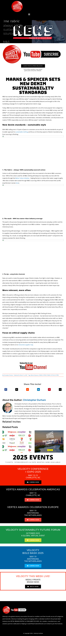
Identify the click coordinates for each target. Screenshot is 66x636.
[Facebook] (6, 389)
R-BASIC (41, 375)
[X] (16, 389)
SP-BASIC (48, 375)
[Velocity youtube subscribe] (31, 45)
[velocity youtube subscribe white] (14, 606)
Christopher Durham (8, 375)
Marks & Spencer (35, 375)
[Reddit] (27, 389)
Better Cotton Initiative (22, 178)
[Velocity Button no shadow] (17, 1)
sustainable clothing (22, 132)
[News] (33, 26)
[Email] (60, 389)
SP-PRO (57, 375)
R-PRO (44, 375)
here (17, 183)
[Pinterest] (49, 389)
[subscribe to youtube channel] (33, 361)
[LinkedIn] (38, 389)
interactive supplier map (25, 345)
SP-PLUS (53, 375)
